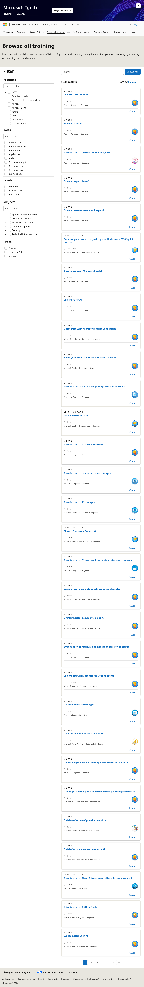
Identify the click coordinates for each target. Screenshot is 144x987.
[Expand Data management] (5, 226)
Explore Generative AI (76, 94)
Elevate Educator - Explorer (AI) (81, 531)
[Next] (118, 962)
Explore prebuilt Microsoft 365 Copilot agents (89, 675)
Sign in (137, 24)
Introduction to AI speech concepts (83, 444)
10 (112, 962)
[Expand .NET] (5, 92)
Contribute (53, 979)
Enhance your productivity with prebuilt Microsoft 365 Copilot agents (98, 240)
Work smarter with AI (76, 415)
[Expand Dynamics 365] (5, 123)
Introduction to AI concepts (79, 502)
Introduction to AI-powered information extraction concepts (98, 560)
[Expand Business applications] (5, 222)
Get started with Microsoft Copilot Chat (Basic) (90, 328)
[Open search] (130, 24)
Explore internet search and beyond (84, 210)
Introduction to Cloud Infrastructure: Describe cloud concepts (98, 878)
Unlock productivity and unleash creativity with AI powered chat (100, 791)
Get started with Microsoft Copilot (83, 271)
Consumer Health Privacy (85, 979)
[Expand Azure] (5, 111)
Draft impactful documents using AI (84, 618)
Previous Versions (26, 979)
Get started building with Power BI (83, 733)
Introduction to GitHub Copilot (81, 907)
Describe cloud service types (79, 704)
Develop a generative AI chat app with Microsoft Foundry (96, 762)
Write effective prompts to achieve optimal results (92, 589)
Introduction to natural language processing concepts (94, 386)
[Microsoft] (5, 24)
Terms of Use (108, 979)
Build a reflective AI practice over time (85, 820)
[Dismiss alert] (138, 5)
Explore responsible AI (76, 181)
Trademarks (123, 979)
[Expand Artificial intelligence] (5, 218)
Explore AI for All (73, 299)
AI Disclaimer (8, 979)
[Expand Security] (5, 230)
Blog (40, 979)
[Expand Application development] (5, 214)
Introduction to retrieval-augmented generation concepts (96, 646)
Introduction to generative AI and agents (87, 152)
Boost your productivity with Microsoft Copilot (90, 357)
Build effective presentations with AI (84, 849)
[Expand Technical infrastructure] (5, 234)
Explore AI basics (73, 123)
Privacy (64, 979)
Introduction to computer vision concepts (87, 473)
